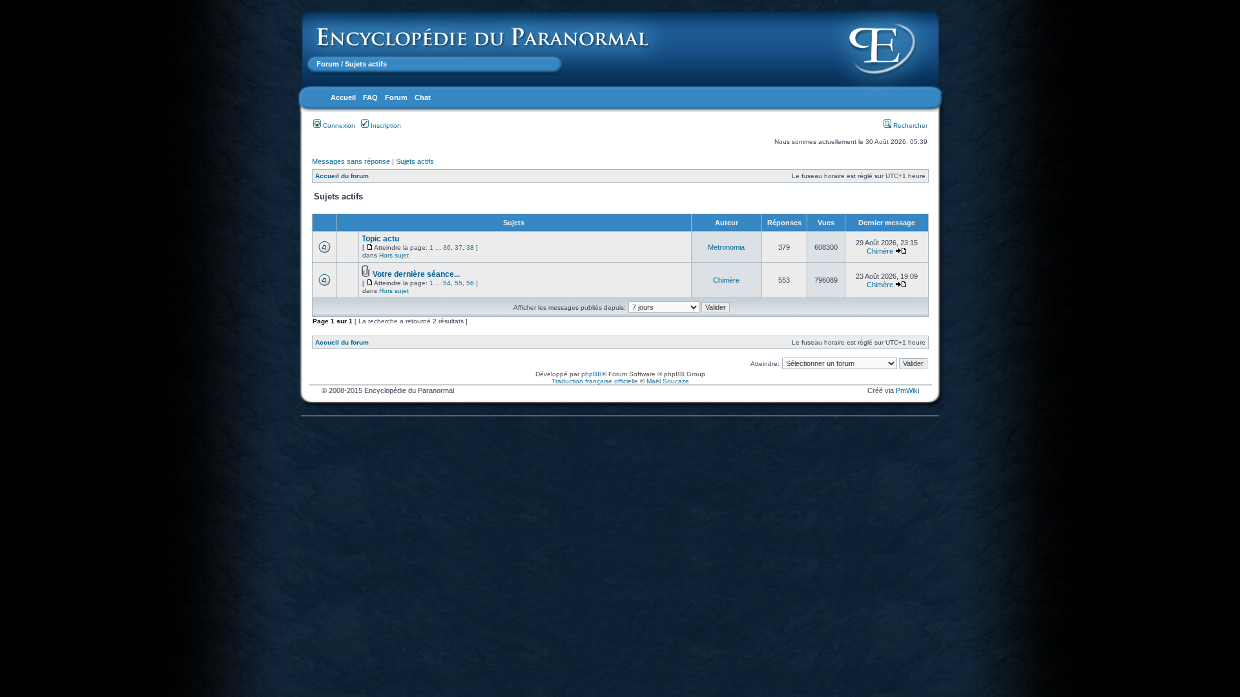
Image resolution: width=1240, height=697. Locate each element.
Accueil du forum (342, 175)
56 (470, 283)
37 (458, 247)
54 (447, 283)
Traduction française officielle (595, 381)
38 (470, 247)
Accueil (343, 97)
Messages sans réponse (351, 161)
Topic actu (380, 238)
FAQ (370, 97)
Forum (327, 64)
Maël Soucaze (667, 381)
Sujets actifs (415, 161)
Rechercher (909, 125)
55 (458, 283)
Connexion (338, 125)
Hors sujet (394, 255)
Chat (423, 97)
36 (447, 247)
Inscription (385, 125)
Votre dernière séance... (416, 274)
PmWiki (907, 390)
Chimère (880, 251)
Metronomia (726, 247)
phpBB (591, 374)
